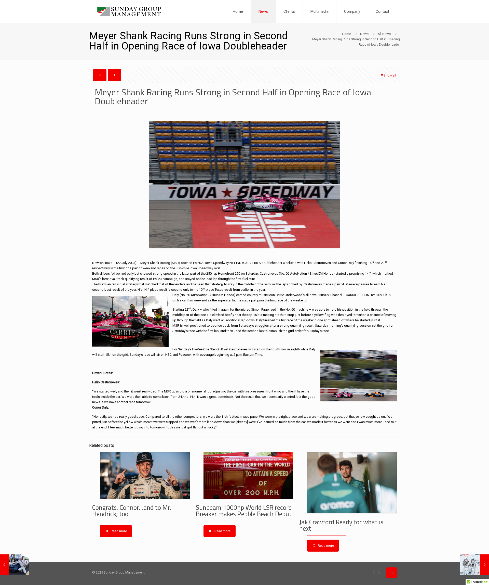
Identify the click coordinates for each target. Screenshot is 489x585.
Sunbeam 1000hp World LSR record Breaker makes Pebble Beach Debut (244, 511)
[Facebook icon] (374, 572)
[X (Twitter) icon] (379, 572)
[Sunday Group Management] (129, 11)
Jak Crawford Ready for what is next (341, 525)
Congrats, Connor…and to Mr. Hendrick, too (131, 511)
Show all (390, 75)
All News (384, 34)
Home (346, 34)
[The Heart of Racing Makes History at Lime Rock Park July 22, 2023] (474, 564)
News (364, 34)
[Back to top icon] (391, 572)
